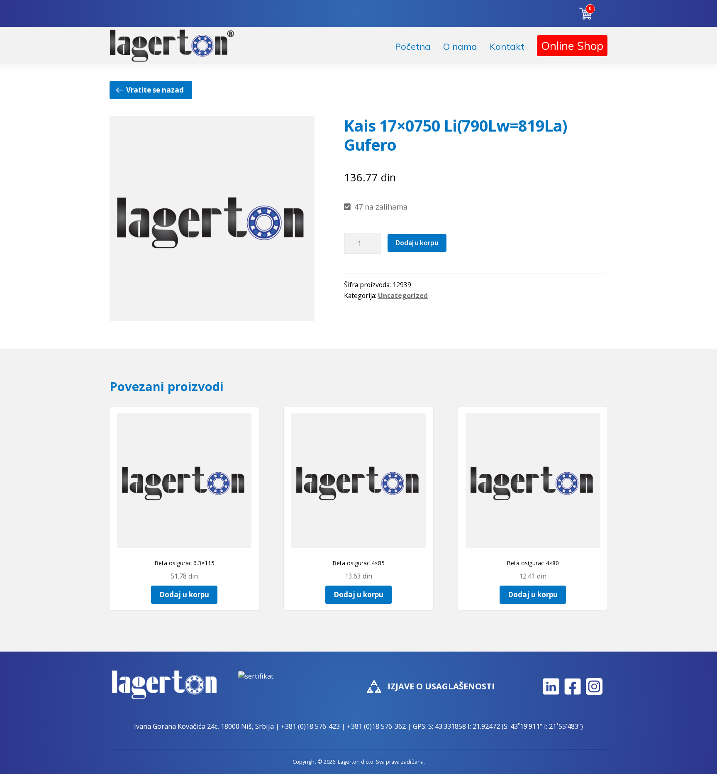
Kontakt (507, 46)
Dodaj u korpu (417, 242)
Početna (413, 46)
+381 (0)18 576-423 (310, 726)
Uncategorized (403, 295)
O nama (460, 46)
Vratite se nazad (155, 90)
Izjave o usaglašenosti (441, 686)
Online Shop (572, 46)
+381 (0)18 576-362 (376, 726)
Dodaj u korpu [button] (184, 594)
